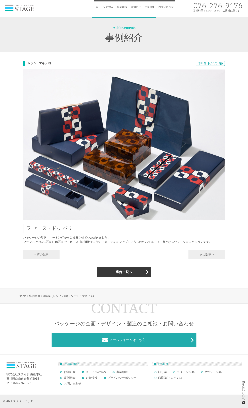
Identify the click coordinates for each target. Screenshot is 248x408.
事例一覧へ (124, 272)
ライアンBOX (186, 371)
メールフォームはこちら (128, 340)
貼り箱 (162, 371)
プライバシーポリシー (122, 377)
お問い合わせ (166, 6)
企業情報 (150, 6)
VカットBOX (213, 371)
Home (23, 296)
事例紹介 (136, 6)
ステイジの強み (104, 6)
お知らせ (70, 371)
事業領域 (122, 6)
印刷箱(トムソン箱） (171, 377)
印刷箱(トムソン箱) (210, 63)
